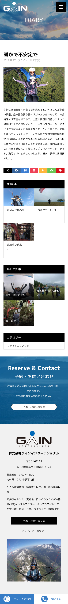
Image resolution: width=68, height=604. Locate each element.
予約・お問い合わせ (34, 406)
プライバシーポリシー (34, 531)
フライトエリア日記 (29, 60)
